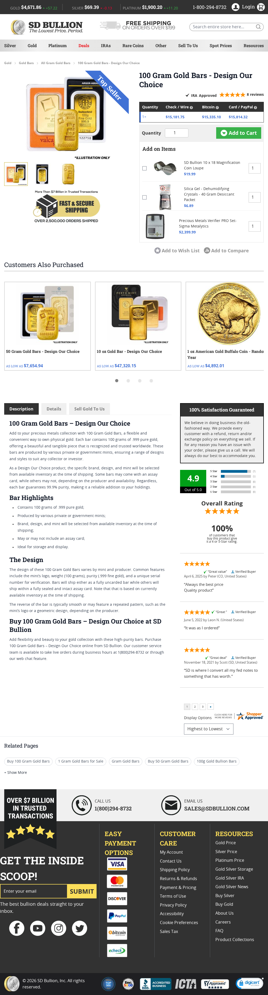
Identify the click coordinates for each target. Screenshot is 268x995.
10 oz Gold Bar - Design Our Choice (129, 351)
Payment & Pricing (178, 888)
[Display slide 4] (151, 380)
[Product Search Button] (258, 26)
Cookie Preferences (179, 923)
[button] (66, 116)
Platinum (57, 45)
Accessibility (172, 914)
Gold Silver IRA (229, 878)
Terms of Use (173, 896)
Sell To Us (188, 45)
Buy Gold (224, 904)
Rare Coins (133, 45)
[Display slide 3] (140, 380)
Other (160, 45)
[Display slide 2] (128, 380)
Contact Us (171, 861)
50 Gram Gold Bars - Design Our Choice (43, 351)
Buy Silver (224, 896)
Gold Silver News (231, 887)
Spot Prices (221, 45)
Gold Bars (26, 63)
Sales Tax (169, 932)
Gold (32, 45)
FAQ (219, 931)
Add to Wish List (181, 250)
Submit (82, 891)
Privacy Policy (173, 905)
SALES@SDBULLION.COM (216, 808)
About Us (224, 913)
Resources (254, 45)
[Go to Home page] (47, 27)
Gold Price (225, 843)
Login (248, 6)
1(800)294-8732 (113, 808)
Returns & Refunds (178, 879)
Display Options (198, 718)
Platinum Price (229, 860)
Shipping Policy (175, 870)
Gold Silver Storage (234, 869)
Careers (223, 922)
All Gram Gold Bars (55, 63)
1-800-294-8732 (209, 7)
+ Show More (15, 773)
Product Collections (234, 940)
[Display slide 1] (116, 380)
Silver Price (226, 852)
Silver (10, 45)
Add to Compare (230, 250)
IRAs (106, 45)
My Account (171, 852)
